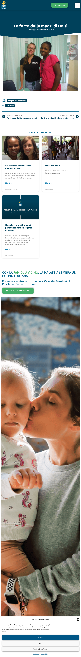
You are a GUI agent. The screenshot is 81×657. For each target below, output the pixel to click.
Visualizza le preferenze (40, 649)
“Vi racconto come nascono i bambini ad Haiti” (18, 167)
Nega (40, 643)
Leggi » (8, 183)
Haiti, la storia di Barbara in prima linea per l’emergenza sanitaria (18, 228)
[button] (78, 619)
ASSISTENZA (10, 106)
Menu (77, 5)
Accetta (40, 638)
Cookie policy (36, 654)
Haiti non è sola (52, 165)
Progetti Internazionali (17, 101)
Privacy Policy (44, 654)
